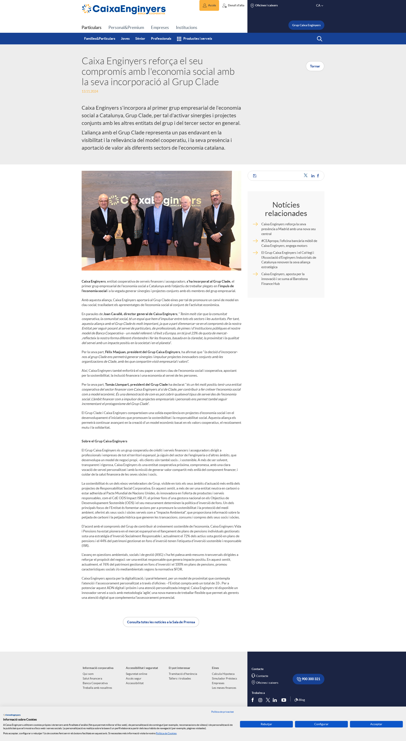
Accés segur (133, 678)
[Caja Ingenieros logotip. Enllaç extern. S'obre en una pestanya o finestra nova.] (12, 715)
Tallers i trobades (180, 678)
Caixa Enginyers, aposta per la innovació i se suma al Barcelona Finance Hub (284, 279)
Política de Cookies (166, 733)
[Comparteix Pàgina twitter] (306, 176)
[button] (209, 5)
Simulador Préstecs (224, 678)
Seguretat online (136, 673)
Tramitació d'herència (183, 673)
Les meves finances (224, 687)
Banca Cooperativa (95, 683)
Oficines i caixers (267, 682)
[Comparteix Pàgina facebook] (318, 176)
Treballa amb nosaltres (97, 687)
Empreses (218, 683)
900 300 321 (310, 679)
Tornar (315, 66)
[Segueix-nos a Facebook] (253, 700)
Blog (302, 699)
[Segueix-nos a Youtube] (284, 700)
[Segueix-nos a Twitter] (268, 699)
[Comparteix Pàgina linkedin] (313, 176)
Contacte (262, 676)
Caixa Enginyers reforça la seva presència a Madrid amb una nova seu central (288, 229)
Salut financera (92, 678)
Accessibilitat (135, 683)
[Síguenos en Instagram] (260, 699)
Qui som (88, 673)
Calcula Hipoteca (223, 673)
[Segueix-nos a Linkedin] (276, 700)
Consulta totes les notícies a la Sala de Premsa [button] (161, 622)
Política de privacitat (222, 711)
